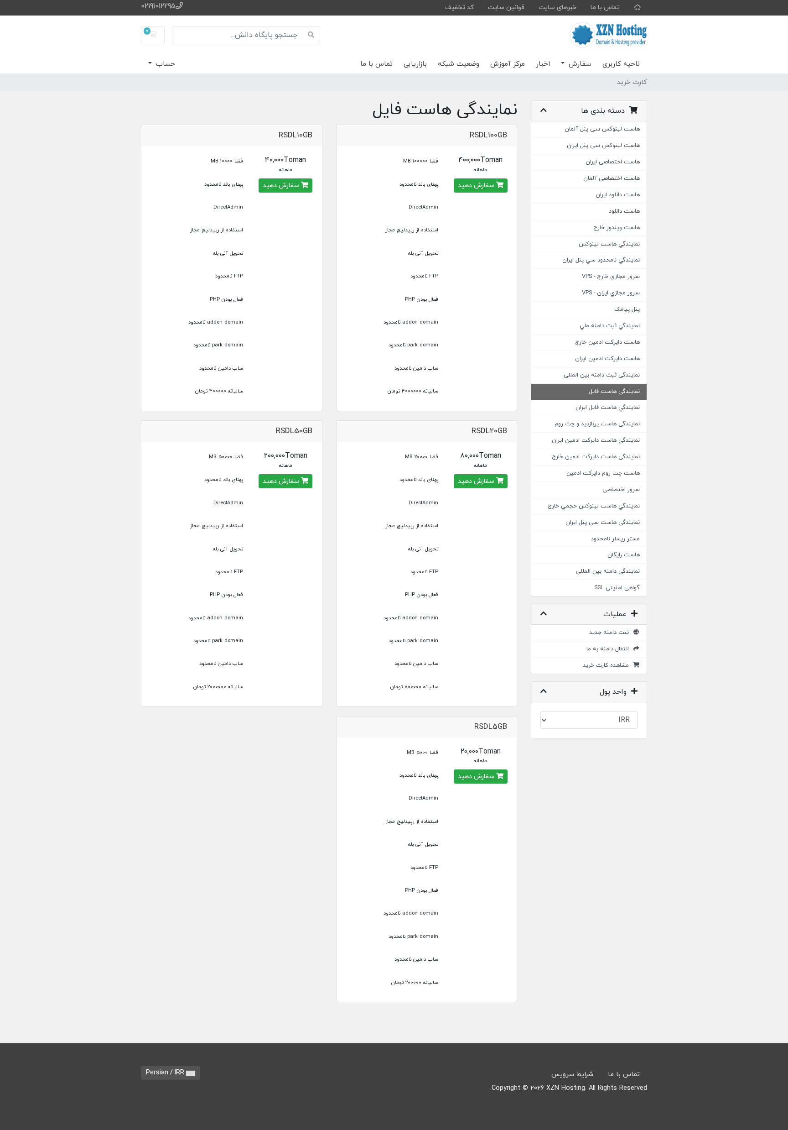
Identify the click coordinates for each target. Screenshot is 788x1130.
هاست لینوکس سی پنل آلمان (602, 129)
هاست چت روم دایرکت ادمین (603, 473)
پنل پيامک (627, 309)
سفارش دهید (477, 185)
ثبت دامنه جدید (610, 632)
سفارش (578, 64)
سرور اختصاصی (621, 490)
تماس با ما (605, 7)
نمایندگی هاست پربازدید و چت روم (597, 424)
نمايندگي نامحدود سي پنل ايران (601, 260)
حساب (164, 64)
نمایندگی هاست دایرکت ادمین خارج (596, 457)
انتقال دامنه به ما (609, 649)
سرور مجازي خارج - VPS (611, 276)
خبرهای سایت (557, 7)
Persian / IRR (166, 1072)
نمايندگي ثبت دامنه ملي (610, 326)
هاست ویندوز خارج (616, 228)
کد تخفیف (459, 7)
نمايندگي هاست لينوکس (609, 244)
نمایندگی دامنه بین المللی (608, 571)
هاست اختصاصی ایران (613, 162)
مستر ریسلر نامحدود (615, 539)
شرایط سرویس (572, 1074)
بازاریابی (415, 64)
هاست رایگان (623, 555)
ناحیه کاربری (621, 64)
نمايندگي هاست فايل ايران (607, 407)
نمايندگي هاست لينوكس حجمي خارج (594, 506)
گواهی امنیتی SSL (617, 588)
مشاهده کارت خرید (607, 665)
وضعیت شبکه (458, 64)
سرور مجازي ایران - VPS (611, 293)
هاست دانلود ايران (618, 195)
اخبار (543, 64)
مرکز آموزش (507, 64)
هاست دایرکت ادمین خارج (607, 342)
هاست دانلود (624, 211)
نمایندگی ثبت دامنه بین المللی (602, 375)
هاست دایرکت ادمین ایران (607, 359)
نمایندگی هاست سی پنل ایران (602, 522)
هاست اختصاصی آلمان (611, 178)
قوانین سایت (506, 7)
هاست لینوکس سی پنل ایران (603, 145)
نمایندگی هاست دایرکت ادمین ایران (596, 440)
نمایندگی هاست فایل (614, 391)
